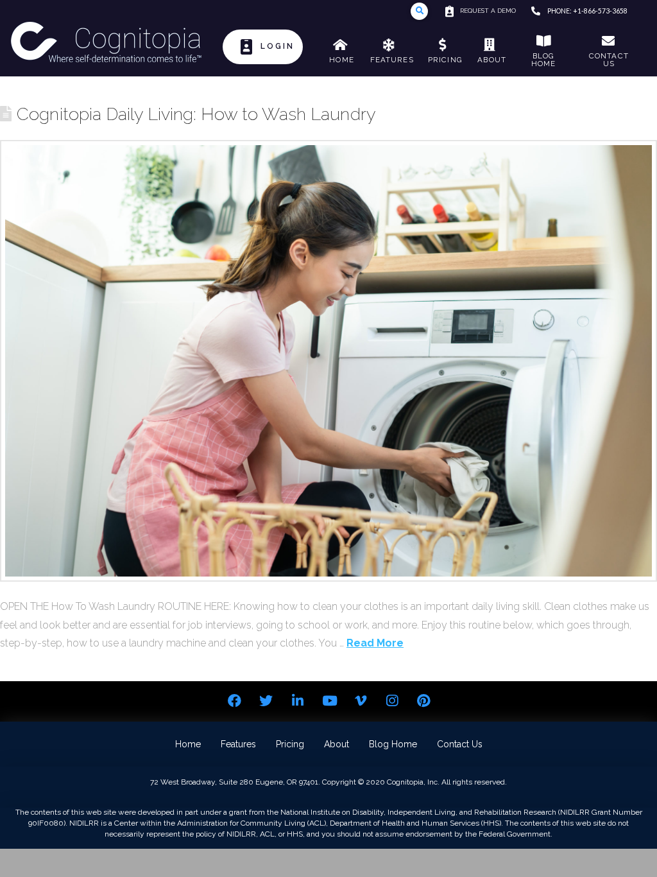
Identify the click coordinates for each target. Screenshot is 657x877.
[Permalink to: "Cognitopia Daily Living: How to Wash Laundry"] (328, 361)
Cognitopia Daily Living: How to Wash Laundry (196, 113)
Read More (375, 643)
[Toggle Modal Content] (419, 11)
